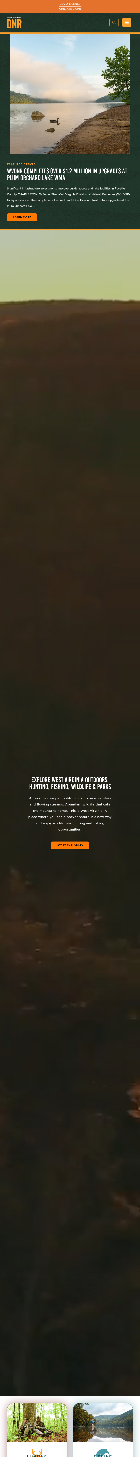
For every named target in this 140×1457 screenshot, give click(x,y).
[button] (114, 22)
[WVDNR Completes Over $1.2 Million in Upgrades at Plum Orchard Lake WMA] (70, 94)
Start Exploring (70, 845)
